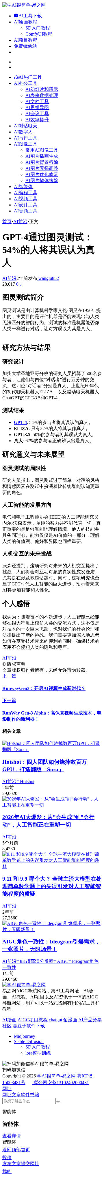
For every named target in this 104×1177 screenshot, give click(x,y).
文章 (16, 1094)
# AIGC (60, 961)
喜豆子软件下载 (29, 1025)
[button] (7, 1088)
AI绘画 (9, 1019)
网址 (7, 1094)
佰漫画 (70, 1019)
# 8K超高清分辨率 (34, 961)
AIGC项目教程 (33, 1019)
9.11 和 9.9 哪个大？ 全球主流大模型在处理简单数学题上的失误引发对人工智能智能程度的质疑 (52, 886)
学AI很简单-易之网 (56, 1075)
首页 (7, 221)
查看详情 (11, 1135)
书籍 (34, 1094)
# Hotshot (25, 781)
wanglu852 (48, 278)
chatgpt (55, 1019)
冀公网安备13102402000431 (61, 1082)
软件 (25, 1094)
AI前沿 (20, 221)
